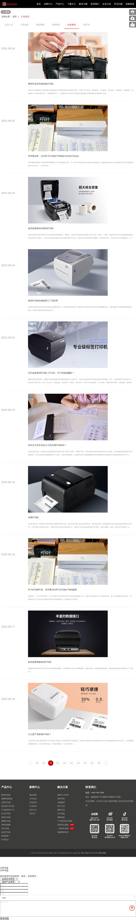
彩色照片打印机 (7, 806)
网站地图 (102, 853)
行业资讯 (25, 16)
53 (57, 763)
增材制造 (61, 817)
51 (44, 763)
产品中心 (60, 4)
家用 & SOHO (63, 795)
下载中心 (71, 4)
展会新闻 (40, 25)
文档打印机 (6, 802)
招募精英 (130, 4)
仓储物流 (61, 802)
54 (64, 763)
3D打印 (86, 25)
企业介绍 (106, 4)
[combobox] (68, 898)
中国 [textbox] (4, 898)
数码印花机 (6, 795)
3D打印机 (5, 828)
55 (71, 763)
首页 (39, 4)
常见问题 (118, 4)
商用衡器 (5, 836)
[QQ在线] (132, 24)
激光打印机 (6, 832)
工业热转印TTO (7, 810)
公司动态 (24, 25)
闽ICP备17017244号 (89, 853)
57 (85, 763)
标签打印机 (6, 817)
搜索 (7, 12)
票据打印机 (6, 821)
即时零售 (61, 799)
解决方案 (83, 4)
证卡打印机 (6, 813)
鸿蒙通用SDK (63, 832)
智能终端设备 (6, 799)
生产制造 (61, 813)
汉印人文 (9, 25)
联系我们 (95, 4)
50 (37, 763)
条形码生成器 (65, 825)
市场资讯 (56, 25)
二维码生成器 (65, 828)
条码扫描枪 (6, 825)
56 (78, 763)
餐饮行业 (61, 810)
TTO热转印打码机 (64, 821)
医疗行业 (61, 806)
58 (92, 763)
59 (99, 763)
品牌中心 (48, 4)
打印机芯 (5, 840)
